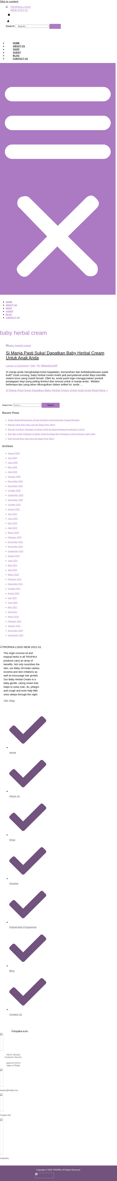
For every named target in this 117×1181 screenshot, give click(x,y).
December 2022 (15, 542)
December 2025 (15, 481)
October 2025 (14, 490)
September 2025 (15, 495)
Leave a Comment (17, 365)
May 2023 (12, 523)
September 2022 (15, 551)
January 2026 (14, 477)
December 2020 (15, 631)
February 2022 (14, 579)
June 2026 (13, 462)
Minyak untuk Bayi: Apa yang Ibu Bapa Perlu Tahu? (31, 425)
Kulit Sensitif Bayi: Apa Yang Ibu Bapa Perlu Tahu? (31, 439)
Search (10, 26)
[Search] (55, 26)
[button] (58, 179)
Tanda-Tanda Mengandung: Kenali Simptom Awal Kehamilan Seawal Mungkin (44, 420)
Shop (16, 49)
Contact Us (20, 59)
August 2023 (14, 509)
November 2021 (15, 584)
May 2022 (12, 565)
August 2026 (14, 453)
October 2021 (14, 589)
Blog (16, 55)
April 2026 (12, 472)
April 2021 (12, 612)
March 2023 (13, 533)
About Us (19, 46)
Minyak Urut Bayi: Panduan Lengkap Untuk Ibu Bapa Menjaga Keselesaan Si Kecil (46, 429)
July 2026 (12, 458)
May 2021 (12, 607)
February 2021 (14, 621)
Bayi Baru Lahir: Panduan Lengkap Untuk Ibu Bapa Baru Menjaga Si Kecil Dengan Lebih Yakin (51, 434)
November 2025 (15, 486)
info (33, 365)
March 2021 (13, 617)
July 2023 (12, 514)
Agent (17, 52)
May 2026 (12, 467)
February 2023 (14, 537)
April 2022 (12, 570)
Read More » (57, 390)
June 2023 (13, 518)
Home (16, 43)
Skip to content (9, 1)
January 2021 (14, 626)
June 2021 (13, 603)
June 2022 (13, 561)
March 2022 (13, 575)
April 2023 (12, 528)
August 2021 (14, 593)
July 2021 (12, 598)
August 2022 (14, 556)
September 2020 (15, 635)
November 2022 (15, 547)
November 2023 (15, 500)
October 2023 (14, 505)
